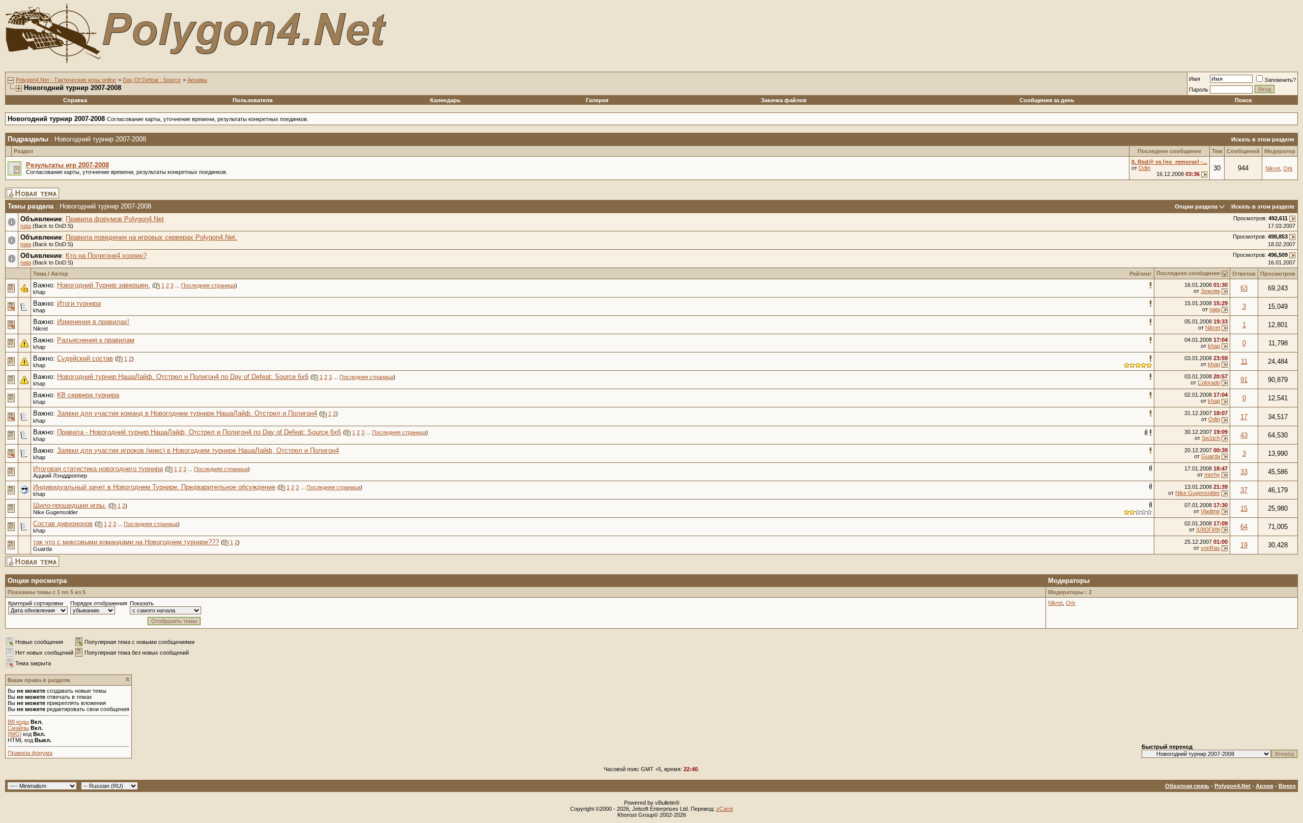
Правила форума (30, 753)
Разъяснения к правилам (95, 340)
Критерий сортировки (35, 603)
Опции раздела (1196, 206)
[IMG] (14, 734)
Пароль (1198, 89)
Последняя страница (208, 285)
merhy (1212, 475)
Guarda (1210, 456)
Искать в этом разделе (1262, 139)
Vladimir (1210, 511)
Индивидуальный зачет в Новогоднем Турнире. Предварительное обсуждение (154, 487)
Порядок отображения (98, 603)
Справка (75, 100)
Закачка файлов (784, 100)
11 (1244, 361)
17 (1244, 417)
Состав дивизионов (63, 523)
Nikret (1272, 168)
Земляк (1210, 291)
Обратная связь (1187, 786)
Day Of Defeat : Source (152, 80)
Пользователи (253, 100)
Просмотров (1277, 274)
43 (1244, 435)
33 (1244, 472)
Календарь (445, 100)
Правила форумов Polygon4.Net (115, 219)
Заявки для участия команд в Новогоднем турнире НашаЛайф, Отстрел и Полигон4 (187, 413)
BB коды (18, 722)
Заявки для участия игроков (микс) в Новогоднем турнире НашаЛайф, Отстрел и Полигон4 (198, 450)
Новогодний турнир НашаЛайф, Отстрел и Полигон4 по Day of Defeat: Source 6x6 (182, 376)
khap (39, 292)
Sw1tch (1211, 438)
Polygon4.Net (1232, 786)
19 (1244, 545)
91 (1244, 380)
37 (1244, 490)
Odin (1144, 168)
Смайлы (18, 728)
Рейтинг (1140, 274)
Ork (1288, 168)
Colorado (1209, 382)
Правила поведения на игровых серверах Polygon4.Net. (151, 237)
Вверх (1287, 786)
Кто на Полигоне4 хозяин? (106, 255)
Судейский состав (85, 358)
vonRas (1210, 548)
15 (1244, 508)
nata (25, 226)
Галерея (597, 100)
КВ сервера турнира (88, 395)
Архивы (197, 80)
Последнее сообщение (1188, 273)
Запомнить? (1280, 80)
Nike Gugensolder (1197, 493)
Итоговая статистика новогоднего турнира (98, 469)
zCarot (724, 809)
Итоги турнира (79, 303)
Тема (39, 274)
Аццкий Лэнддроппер (60, 476)
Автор (59, 274)
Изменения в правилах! (93, 322)
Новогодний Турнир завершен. (103, 285)
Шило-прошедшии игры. (69, 505)
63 (1244, 288)
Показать (142, 603)
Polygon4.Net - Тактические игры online (66, 80)
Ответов (1244, 274)
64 (1244, 527)
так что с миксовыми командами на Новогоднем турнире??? (126, 542)
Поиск (1243, 100)
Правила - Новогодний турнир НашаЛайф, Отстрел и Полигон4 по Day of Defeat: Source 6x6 (199, 432)
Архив (1264, 786)
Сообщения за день (1046, 100)
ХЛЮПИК (1208, 529)
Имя (1194, 79)
